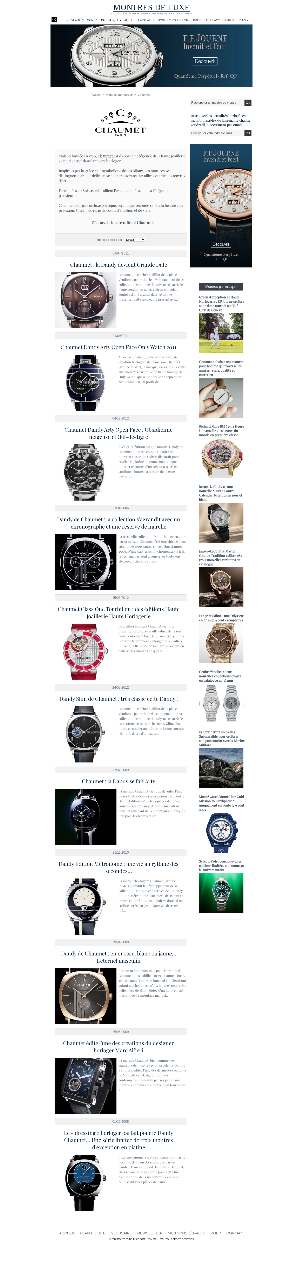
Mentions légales (187, 1233)
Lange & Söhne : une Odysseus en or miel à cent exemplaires (221, 618)
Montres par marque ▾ (104, 20)
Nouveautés (75, 20)
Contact (235, 1233)
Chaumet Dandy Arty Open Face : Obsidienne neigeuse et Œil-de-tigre (119, 433)
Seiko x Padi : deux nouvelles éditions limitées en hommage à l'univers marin (221, 865)
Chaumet (144, 94)
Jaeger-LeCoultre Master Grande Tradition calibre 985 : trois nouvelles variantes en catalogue (221, 557)
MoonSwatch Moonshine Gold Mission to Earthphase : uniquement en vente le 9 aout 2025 (221, 803)
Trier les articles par (109, 239)
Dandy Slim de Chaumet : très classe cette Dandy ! (118, 698)
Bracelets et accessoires (213, 20)
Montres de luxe (151, 7)
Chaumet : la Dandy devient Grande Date (118, 264)
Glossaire (122, 1233)
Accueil (96, 94)
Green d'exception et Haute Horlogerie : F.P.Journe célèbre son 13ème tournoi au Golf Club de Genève (221, 303)
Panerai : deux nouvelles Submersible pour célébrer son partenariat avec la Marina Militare (222, 738)
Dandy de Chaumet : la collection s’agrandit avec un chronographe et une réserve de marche (118, 523)
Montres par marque (119, 94)
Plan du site (93, 1233)
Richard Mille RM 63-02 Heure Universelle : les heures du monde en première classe (221, 430)
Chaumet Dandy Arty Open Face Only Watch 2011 (118, 347)
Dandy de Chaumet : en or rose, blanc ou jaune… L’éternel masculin (118, 957)
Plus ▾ (243, 20)
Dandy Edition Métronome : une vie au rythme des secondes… (119, 867)
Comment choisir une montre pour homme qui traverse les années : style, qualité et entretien (221, 368)
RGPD (216, 1233)
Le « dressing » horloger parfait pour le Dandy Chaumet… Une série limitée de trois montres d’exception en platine (118, 1140)
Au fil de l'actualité (139, 20)
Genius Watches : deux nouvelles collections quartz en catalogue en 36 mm (220, 675)
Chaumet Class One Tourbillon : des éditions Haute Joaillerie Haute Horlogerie (119, 612)
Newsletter (150, 1233)
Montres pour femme (174, 20)
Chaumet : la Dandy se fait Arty (118, 781)
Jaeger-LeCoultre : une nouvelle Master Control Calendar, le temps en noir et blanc (220, 493)
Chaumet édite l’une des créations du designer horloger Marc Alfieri (118, 1046)
